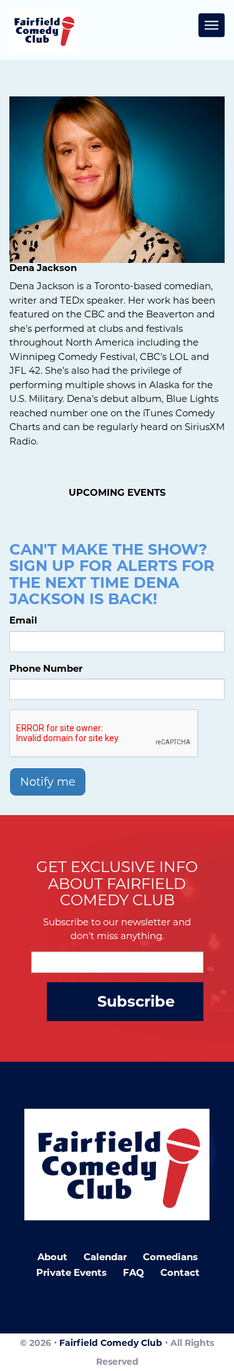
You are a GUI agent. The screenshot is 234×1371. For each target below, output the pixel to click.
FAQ (133, 1272)
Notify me (48, 782)
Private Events (71, 1272)
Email (23, 620)
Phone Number (45, 668)
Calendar (105, 1257)
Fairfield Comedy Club (110, 1342)
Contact (180, 1272)
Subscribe (136, 1001)
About (52, 1257)
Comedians (170, 1257)
